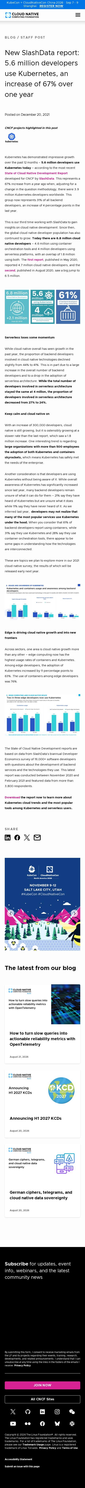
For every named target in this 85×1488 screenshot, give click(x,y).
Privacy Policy (22, 1365)
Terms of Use (70, 1448)
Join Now (43, 1385)
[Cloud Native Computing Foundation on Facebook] (42, 1425)
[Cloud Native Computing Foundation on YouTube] (13, 1425)
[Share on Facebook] (17, 838)
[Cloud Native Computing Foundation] (22, 15)
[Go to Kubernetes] (12, 138)
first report (35, 259)
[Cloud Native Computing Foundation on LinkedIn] (42, 1413)
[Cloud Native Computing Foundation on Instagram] (57, 1413)
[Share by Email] (37, 838)
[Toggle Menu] (78, 15)
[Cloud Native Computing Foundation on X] (12, 1413)
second (10, 270)
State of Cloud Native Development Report (36, 173)
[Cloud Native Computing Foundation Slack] (72, 1425)
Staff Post (33, 37)
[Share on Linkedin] (7, 838)
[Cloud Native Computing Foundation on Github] (27, 1413)
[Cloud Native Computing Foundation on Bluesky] (57, 1425)
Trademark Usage (33, 1444)
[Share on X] (27, 838)
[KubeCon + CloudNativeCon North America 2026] (42, 904)
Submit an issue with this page (22, 1466)
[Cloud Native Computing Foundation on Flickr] (28, 1425)
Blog (10, 37)
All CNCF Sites (42, 1399)
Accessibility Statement (18, 1459)
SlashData (46, 178)
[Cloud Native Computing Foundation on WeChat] (72, 1413)
